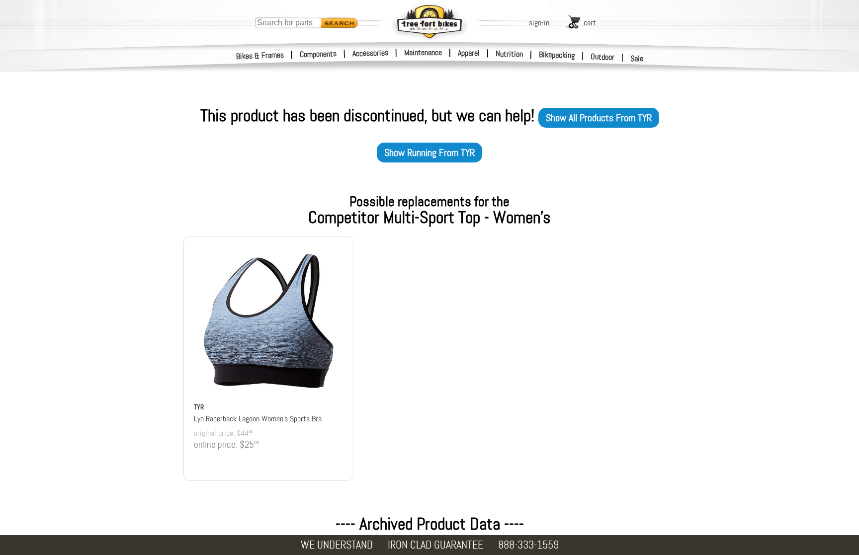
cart (590, 22)
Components (318, 54)
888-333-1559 (528, 545)
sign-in (539, 22)
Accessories (370, 53)
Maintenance (423, 52)
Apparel (469, 53)
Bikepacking (557, 55)
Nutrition (509, 53)
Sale (637, 58)
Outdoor (603, 56)
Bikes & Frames (260, 56)
